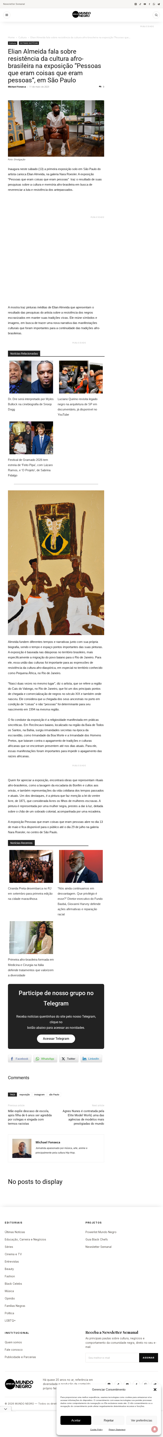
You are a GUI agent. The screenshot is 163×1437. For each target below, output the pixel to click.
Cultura (22, 37)
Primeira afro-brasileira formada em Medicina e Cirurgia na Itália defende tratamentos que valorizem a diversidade (31, 967)
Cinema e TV (13, 1254)
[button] (155, 1390)
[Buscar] (156, 15)
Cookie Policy (96, 1429)
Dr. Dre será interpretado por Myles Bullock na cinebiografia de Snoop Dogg (31, 404)
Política (9, 1313)
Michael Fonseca (17, 86)
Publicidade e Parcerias (20, 1357)
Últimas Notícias (15, 1232)
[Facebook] (149, 4)
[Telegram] (158, 4)
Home (11, 37)
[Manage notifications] (154, 1429)
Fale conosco (14, 1349)
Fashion (10, 1276)
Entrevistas (12, 1261)
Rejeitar (109, 1420)
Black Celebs (13, 1283)
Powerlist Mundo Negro (100, 1232)
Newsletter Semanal (14, 4)
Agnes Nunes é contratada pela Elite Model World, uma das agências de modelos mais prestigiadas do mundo (83, 1117)
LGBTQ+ (10, 1320)
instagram (39, 1094)
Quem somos (13, 1342)
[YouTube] (145, 4)
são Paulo (54, 1094)
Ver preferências (141, 1420)
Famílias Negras (15, 1305)
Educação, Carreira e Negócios (25, 1239)
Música (9, 1291)
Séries (9, 1246)
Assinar (148, 1357)
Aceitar (76, 1420)
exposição (24, 1094)
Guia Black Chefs (96, 1239)
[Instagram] (135, 4)
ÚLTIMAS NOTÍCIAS (29, 43)
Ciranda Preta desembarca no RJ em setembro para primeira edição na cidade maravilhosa (30, 893)
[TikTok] (140, 4)
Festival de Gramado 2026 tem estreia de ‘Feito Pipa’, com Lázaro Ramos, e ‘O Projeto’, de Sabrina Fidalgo (30, 467)
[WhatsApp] (154, 4)
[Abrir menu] (6, 15)
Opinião (10, 1298)
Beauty (9, 1269)
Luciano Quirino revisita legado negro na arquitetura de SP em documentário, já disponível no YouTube (77, 406)
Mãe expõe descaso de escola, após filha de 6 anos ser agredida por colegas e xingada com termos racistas (30, 1117)
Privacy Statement (117, 1429)
